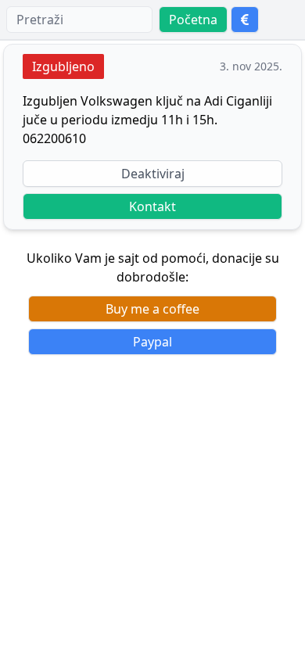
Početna (193, 19)
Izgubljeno (63, 66)
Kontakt (152, 206)
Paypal (152, 341)
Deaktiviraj (153, 173)
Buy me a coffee (152, 308)
